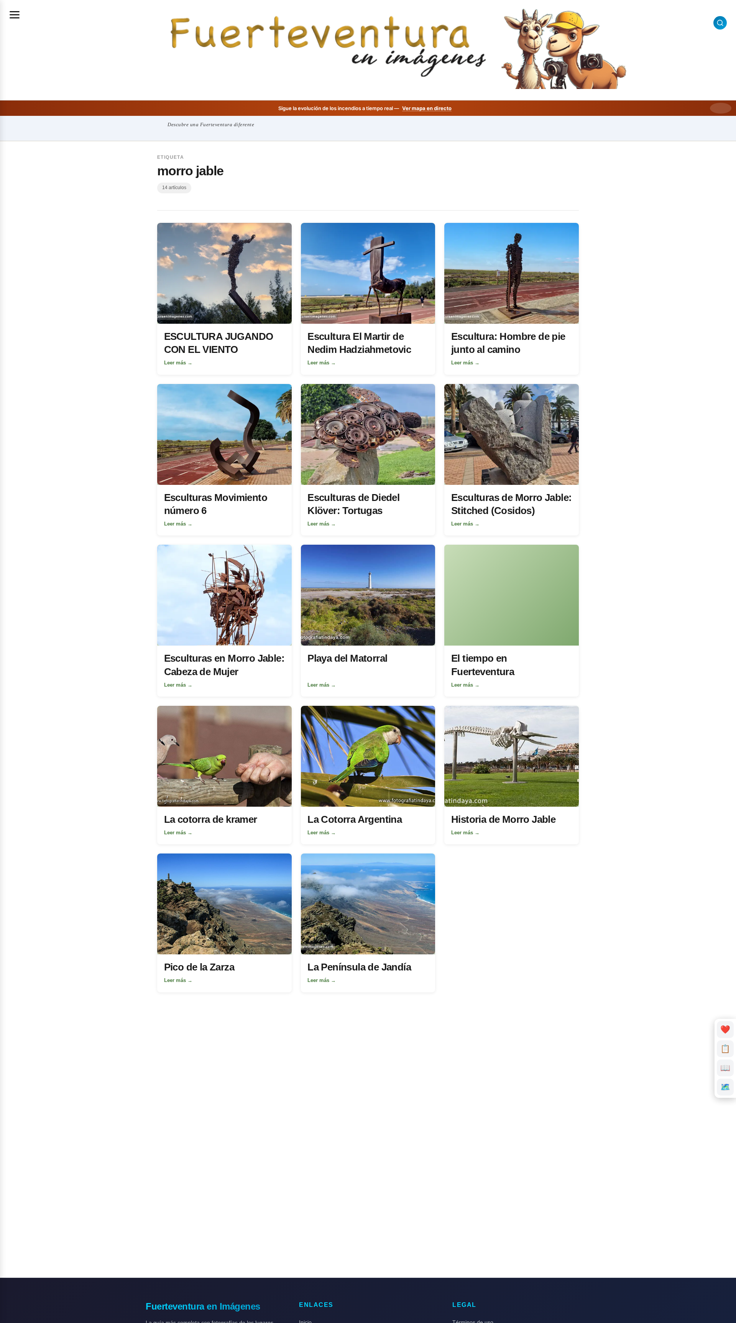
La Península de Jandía (359, 967)
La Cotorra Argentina (354, 819)
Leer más (178, 363)
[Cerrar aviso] (720, 108)
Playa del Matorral (347, 658)
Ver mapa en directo (427, 108)
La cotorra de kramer (210, 819)
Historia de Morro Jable (503, 819)
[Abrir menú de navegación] (14, 14)
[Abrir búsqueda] (720, 23)
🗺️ (725, 1086)
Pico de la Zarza (199, 967)
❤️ (725, 1029)
